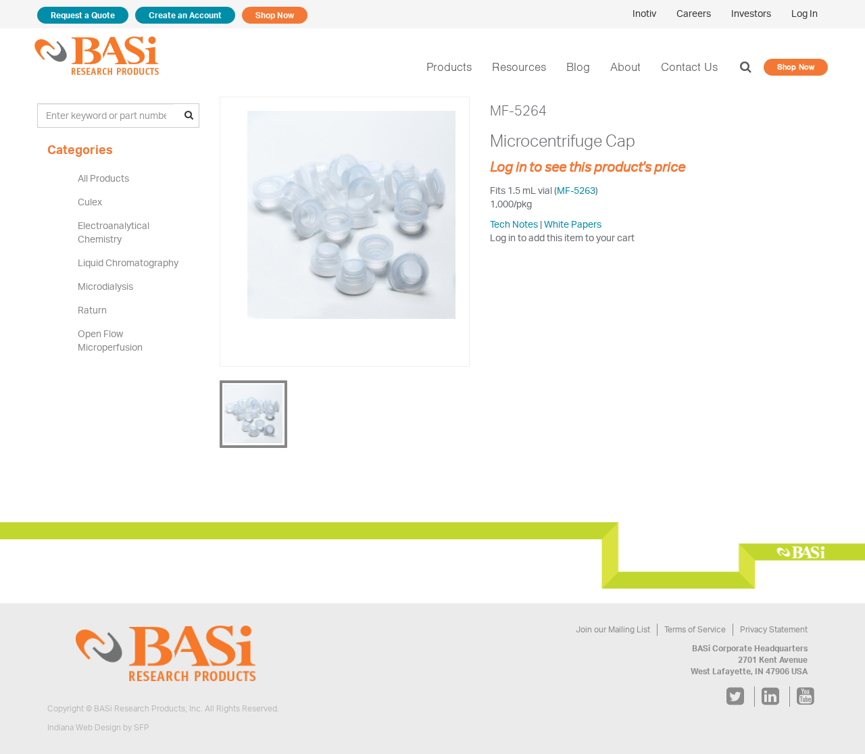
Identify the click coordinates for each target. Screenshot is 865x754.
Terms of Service (695, 629)
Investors (751, 13)
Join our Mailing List (613, 629)
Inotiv (644, 13)
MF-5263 (576, 190)
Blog (578, 66)
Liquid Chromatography (128, 262)
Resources (519, 66)
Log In (804, 13)
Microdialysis (105, 286)
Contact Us (689, 66)
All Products (103, 178)
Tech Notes (514, 224)
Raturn (92, 310)
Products (449, 66)
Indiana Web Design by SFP (98, 727)
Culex (90, 201)
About (625, 66)
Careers (693, 13)
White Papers (572, 224)
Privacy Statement (774, 629)
